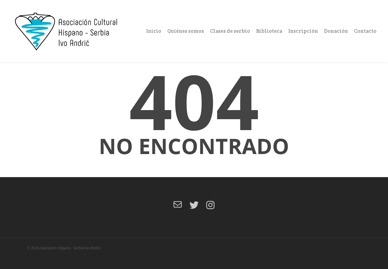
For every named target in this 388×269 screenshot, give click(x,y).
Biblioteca (269, 31)
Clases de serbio (230, 31)
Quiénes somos (185, 31)
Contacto (365, 31)
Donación (336, 31)
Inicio (153, 31)
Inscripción (303, 31)
